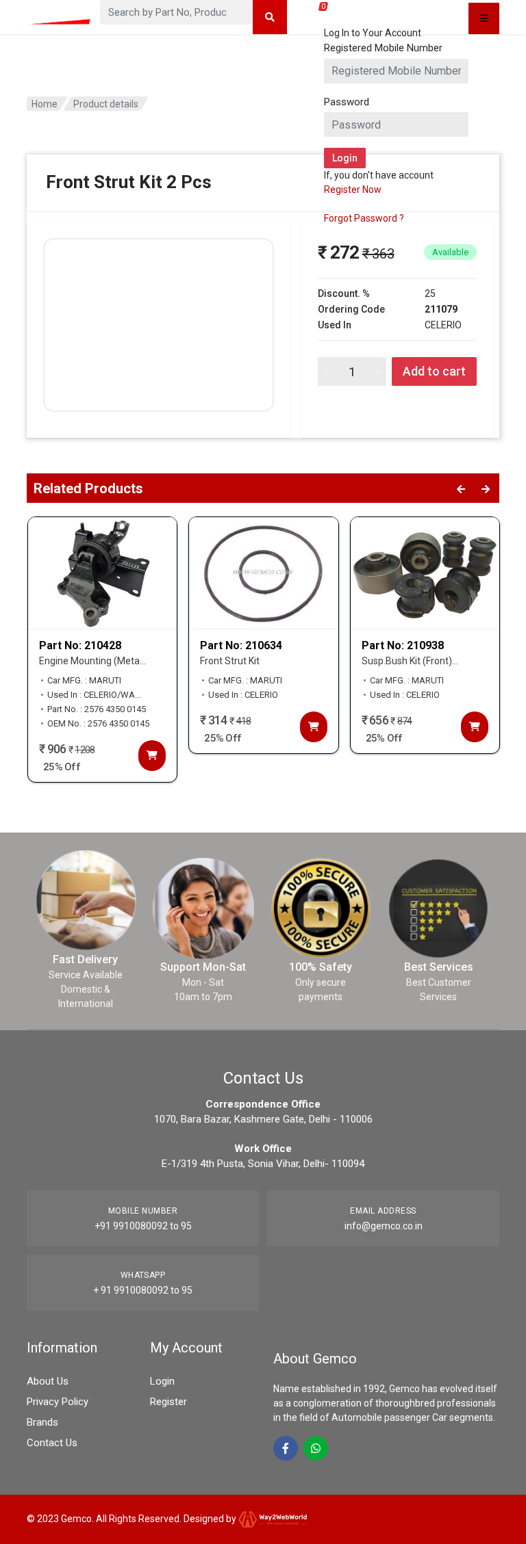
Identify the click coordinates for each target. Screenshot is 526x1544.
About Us (47, 1381)
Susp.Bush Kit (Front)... (410, 660)
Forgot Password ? (364, 218)
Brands (42, 1422)
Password (346, 102)
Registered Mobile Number (383, 48)
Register (168, 1402)
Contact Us (52, 1443)
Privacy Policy (57, 1402)
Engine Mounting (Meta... (92, 660)
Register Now (352, 189)
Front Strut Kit (230, 660)
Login (162, 1381)
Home (45, 104)
